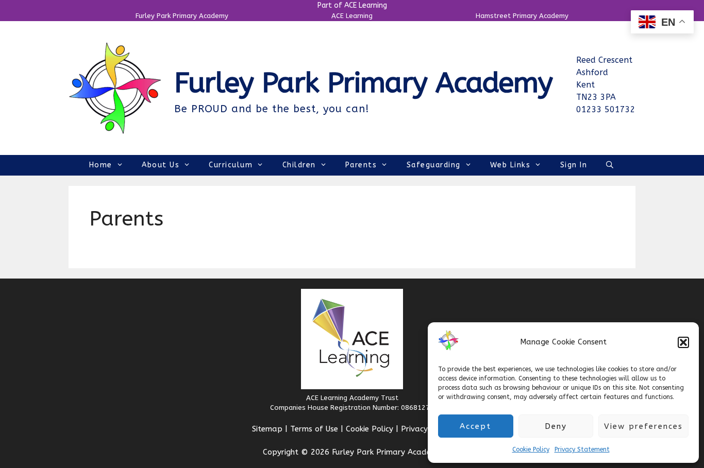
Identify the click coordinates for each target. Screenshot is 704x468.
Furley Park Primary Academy (182, 16)
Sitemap (267, 429)
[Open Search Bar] (610, 165)
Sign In (574, 165)
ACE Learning (352, 16)
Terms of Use (314, 429)
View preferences (643, 426)
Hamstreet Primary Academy (522, 16)
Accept (475, 426)
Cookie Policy (530, 449)
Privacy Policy (426, 429)
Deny (556, 426)
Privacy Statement (582, 449)
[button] (683, 342)
